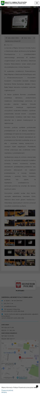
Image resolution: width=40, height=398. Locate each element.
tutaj (35, 387)
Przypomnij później (7, 390)
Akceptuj (4, 392)
